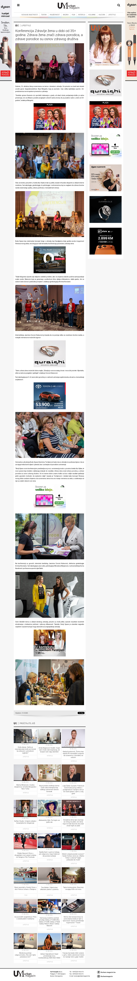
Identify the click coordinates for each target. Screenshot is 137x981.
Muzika (65, 15)
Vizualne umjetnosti (29, 15)
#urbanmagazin (106, 976)
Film (73, 15)
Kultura (102, 15)
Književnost (55, 15)
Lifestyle (112, 15)
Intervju (81, 15)
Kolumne (92, 15)
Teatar (44, 15)
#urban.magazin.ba (107, 972)
